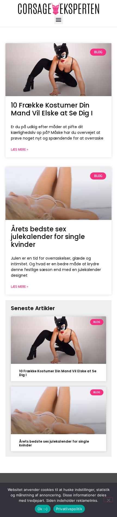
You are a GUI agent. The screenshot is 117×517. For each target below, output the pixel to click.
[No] (108, 499)
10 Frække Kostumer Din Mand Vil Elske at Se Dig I (52, 109)
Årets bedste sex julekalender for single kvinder (48, 237)
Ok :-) (43, 509)
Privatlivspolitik (69, 509)
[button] (58, 19)
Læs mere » (19, 149)
